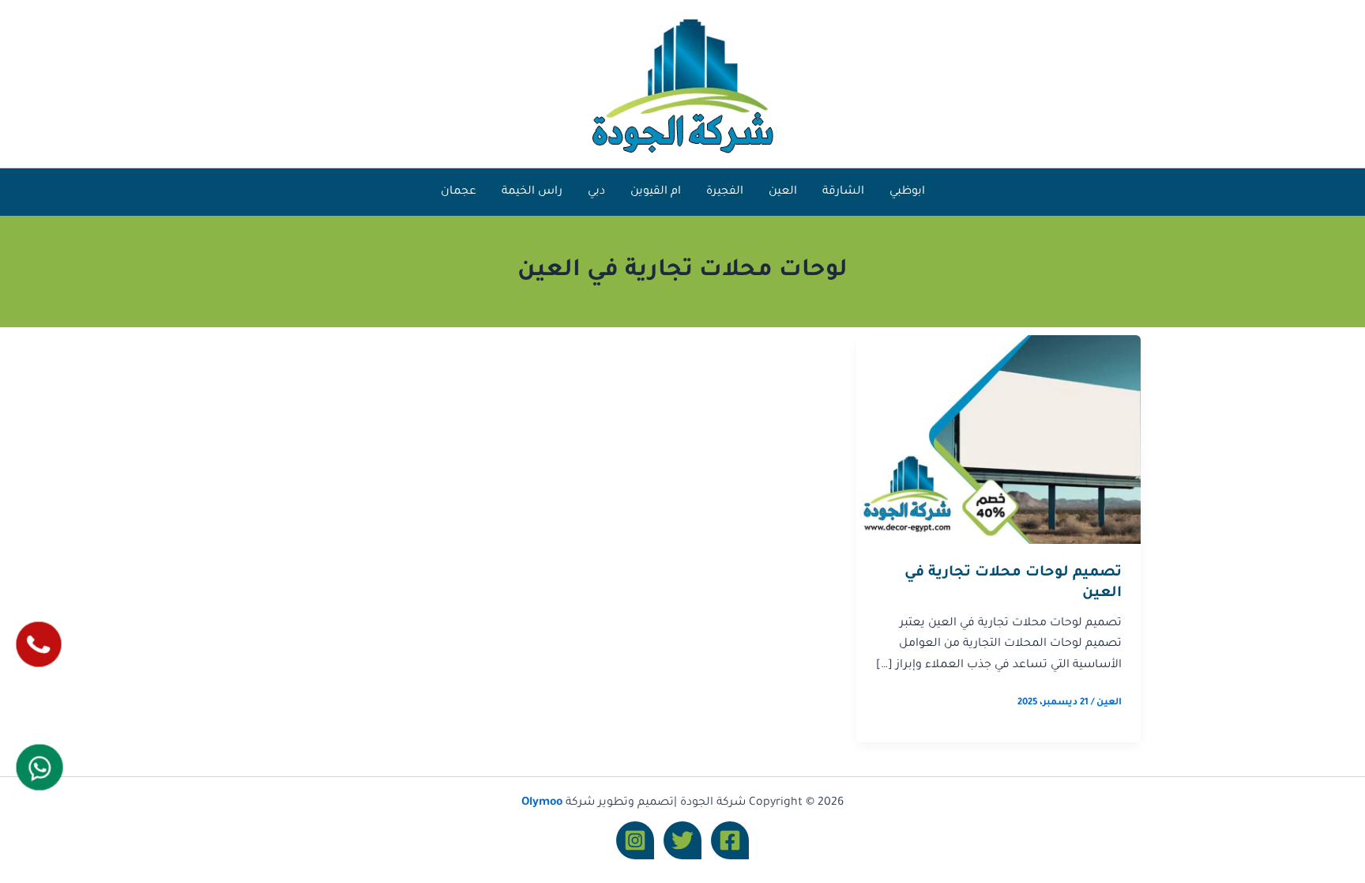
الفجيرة (724, 192)
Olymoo (541, 803)
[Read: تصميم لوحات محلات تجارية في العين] (998, 440)
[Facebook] (730, 840)
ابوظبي (907, 192)
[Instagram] (635, 840)
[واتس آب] (40, 768)
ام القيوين (655, 192)
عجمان (458, 192)
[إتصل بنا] (39, 644)
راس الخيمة (532, 192)
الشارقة (843, 192)
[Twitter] (682, 840)
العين (783, 192)
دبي (596, 192)
